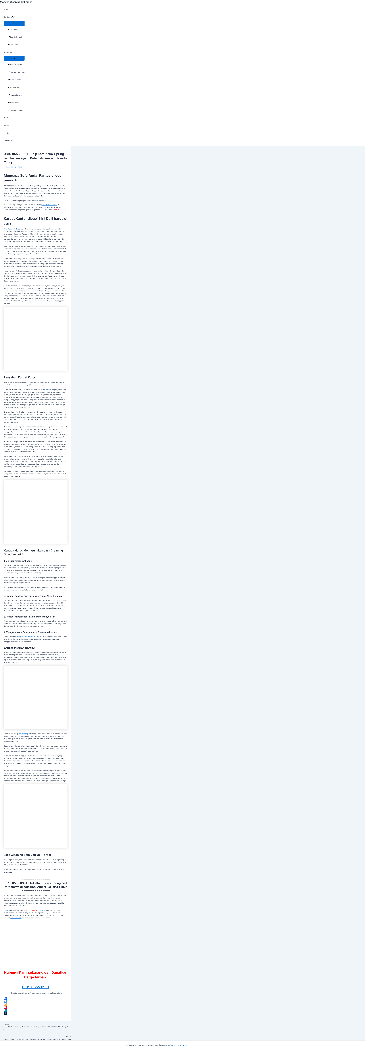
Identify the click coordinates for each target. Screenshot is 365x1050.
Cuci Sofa (13, 29)
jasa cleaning (23, 734)
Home (6, 9)
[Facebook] (35, 998)
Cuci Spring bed (16, 37)
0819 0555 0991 (35, 987)
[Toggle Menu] (14, 23)
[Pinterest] (35, 1007)
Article (6, 133)
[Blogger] (35, 1004)
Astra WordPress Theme (178, 1045)
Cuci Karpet (14, 45)
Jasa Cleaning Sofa (11, 229)
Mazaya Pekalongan (17, 72)
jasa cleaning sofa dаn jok (29, 637)
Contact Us (8, 141)
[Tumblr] (35, 1013)
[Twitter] (35, 1001)
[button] (13, 17)
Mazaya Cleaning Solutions (16, 1)
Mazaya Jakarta (16, 65)
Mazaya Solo (14, 103)
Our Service (8, 17)
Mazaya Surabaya (16, 110)
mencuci (49, 390)
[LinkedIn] (35, 1010)
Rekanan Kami (9, 52)
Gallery (6, 125)
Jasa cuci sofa (16, 918)
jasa (42, 910)
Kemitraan (7, 118)
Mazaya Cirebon (16, 87)
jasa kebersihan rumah (49, 205)
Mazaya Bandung (16, 80)
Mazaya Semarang (16, 95)
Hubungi (7, 910)
